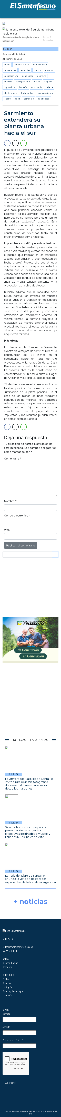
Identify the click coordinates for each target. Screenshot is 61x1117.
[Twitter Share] (15, 143)
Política (6, 979)
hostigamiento (23, 81)
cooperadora (10, 70)
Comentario (12, 458)
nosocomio (36, 87)
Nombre (10, 501)
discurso (49, 70)
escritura (41, 75)
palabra (49, 87)
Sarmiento (29, 98)
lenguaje (48, 81)
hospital (8, 81)
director (37, 70)
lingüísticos (9, 87)
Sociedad (7, 983)
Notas (6, 959)
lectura (37, 81)
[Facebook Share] (7, 143)
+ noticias (30, 901)
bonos (7, 64)
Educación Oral (11, 75)
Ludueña (23, 87)
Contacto (7, 967)
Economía (7, 995)
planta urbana (10, 92)
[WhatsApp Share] (23, 143)
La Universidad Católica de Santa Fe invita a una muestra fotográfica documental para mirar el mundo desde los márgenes (29, 783)
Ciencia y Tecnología (13, 991)
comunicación (40, 64)
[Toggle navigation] (54, 13)
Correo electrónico (17, 515)
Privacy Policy (40, 1111)
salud (17, 98)
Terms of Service (52, 1111)
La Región (7, 987)
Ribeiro (7, 98)
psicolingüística (45, 92)
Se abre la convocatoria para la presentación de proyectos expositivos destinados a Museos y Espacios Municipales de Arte (27, 832)
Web (7, 530)
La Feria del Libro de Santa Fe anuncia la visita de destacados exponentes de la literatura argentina (30, 879)
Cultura (13, 774)
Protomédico (27, 92)
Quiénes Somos (10, 963)
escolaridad (27, 75)
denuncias (25, 70)
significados (43, 98)
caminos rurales (21, 64)
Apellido (6, 1027)
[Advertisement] (24, 708)
